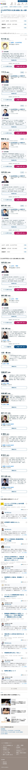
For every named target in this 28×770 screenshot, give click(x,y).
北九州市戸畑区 (17, 730)
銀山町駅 (13, 267)
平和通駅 (5, 488)
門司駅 (12, 44)
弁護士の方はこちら (22, 1)
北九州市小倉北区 (10, 424)
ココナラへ (4, 1)
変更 (25, 21)
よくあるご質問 (6, 752)
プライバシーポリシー (21, 749)
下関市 (16, 265)
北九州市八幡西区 (4, 733)
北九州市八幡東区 (19, 732)
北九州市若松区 (11, 730)
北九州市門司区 (18, 42)
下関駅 (12, 300)
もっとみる (14, 688)
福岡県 (12, 42)
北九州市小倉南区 (11, 732)
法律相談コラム (6, 749)
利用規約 (18, 747)
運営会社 (5, 762)
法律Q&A (5, 747)
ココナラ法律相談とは (8, 745)
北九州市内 (3, 728)
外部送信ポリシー (20, 750)
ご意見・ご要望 (19, 745)
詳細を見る (14, 366)
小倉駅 (4, 425)
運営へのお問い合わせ (8, 754)
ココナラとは (6, 750)
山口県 (12, 265)
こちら (25, 33)
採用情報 (5, 763)
